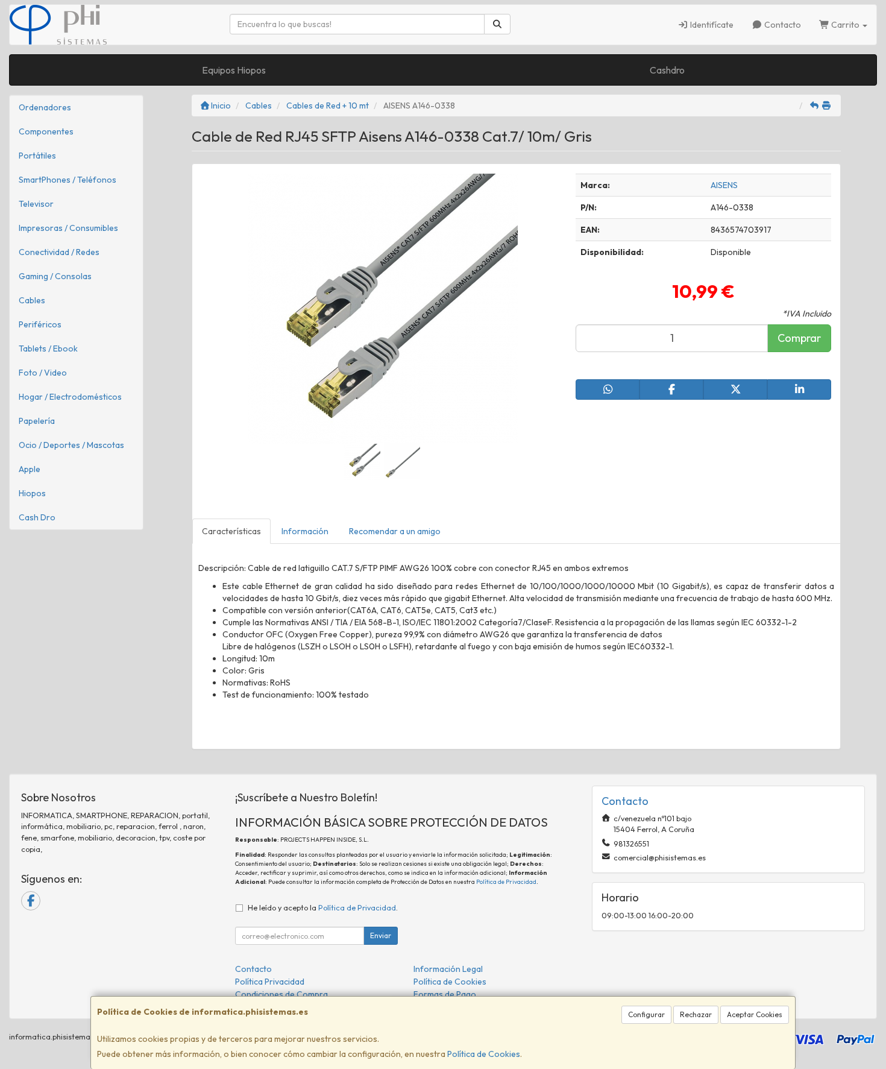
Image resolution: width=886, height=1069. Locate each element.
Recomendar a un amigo (395, 531)
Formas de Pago (444, 994)
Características (231, 531)
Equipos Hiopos (234, 70)
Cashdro (667, 70)
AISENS (724, 185)
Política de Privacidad (506, 882)
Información (304, 531)
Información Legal (448, 968)
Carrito (845, 24)
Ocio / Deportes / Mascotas (71, 445)
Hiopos (32, 493)
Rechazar (696, 1014)
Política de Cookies (483, 1054)
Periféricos (40, 324)
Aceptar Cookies (754, 1014)
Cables (32, 300)
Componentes (46, 131)
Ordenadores (45, 107)
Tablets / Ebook (48, 348)
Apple (29, 469)
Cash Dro (37, 517)
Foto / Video (43, 372)
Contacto (781, 24)
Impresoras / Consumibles (68, 227)
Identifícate (711, 24)
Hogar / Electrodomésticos (70, 396)
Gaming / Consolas (55, 276)
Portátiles (37, 155)
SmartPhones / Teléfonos (67, 179)
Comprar (799, 338)
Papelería (37, 420)
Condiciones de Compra (281, 994)
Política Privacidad (269, 981)
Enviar (380, 935)
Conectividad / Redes (59, 252)
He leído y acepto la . (323, 907)
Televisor (36, 203)
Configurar (646, 1014)
